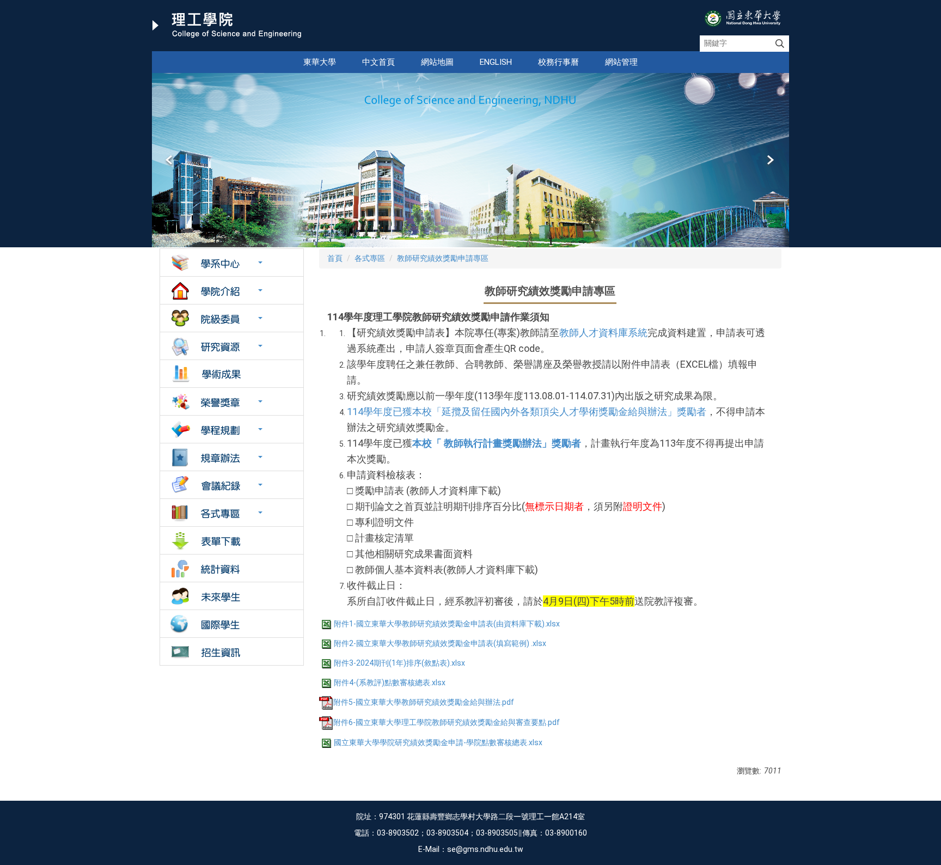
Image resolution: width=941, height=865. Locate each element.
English (496, 62)
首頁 (335, 258)
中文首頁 (378, 62)
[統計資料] (231, 568)
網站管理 (621, 62)
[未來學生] (231, 596)
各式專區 (370, 258)
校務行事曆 (558, 62)
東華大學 (319, 62)
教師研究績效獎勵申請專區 (442, 258)
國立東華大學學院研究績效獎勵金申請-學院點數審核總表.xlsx (438, 742)
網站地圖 (437, 62)
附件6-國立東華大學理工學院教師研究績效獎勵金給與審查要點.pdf (446, 722)
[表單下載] (231, 540)
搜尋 (780, 43)
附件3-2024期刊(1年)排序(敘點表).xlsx (399, 663)
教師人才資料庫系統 (603, 332)
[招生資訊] (231, 651)
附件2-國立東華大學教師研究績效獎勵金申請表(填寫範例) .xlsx (440, 643)
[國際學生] (231, 623)
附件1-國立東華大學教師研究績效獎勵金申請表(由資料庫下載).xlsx (447, 623)
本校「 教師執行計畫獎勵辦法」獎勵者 (496, 443)
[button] (170, 160)
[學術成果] (231, 373)
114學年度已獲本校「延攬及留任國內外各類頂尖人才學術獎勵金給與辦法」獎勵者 (526, 411)
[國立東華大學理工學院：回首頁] (227, 25)
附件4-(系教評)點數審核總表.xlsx (389, 682)
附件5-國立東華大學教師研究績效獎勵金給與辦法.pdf (423, 702)
